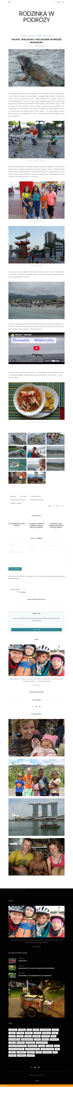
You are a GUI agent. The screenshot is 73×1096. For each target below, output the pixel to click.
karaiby (28, 1036)
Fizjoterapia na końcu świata (17, 524)
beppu (35, 1029)
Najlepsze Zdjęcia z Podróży (17, 1045)
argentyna (13, 1029)
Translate (23, 592)
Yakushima (21, 1055)
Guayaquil (23, 496)
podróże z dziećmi (16, 503)
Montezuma (30, 1042)
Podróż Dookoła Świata (45, 36)
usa (55, 1052)
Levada (37, 1039)
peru (57, 1045)
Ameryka (24, 36)
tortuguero (47, 1052)
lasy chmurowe (14, 1039)
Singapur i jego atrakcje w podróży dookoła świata (56, 525)
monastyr (20, 1042)
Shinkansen (21, 1052)
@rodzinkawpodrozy (6, 892)
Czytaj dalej (36, 685)
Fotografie (46, 1033)
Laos (53, 1036)
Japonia (12, 1036)
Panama (49, 1045)
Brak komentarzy (41, 46)
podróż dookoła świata (18, 500)
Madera (45, 1039)
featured (37, 1033)
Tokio (38, 1052)
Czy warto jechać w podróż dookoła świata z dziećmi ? (36, 525)
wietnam (12, 1055)
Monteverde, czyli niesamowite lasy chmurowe (34, 976)
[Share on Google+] (60, 506)
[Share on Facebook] (54, 506)
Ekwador (32, 36)
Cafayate (20, 1033)
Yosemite (30, 1055)
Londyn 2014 (22, 961)
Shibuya (12, 1052)
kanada (20, 1036)
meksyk (12, 1042)
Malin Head (54, 1039)
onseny (41, 1045)
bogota (55, 1029)
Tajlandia (30, 1052)
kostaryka (45, 1036)
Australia (21, 1029)
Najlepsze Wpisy (36, 496)
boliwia (12, 1033)
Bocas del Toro (45, 1029)
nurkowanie (32, 1045)
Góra (37, 1080)
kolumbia (36, 1036)
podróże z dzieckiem (36, 500)
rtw (57, 1049)
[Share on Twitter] (57, 506)
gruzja (55, 1033)
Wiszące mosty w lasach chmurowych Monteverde (36, 968)
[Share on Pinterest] (63, 506)
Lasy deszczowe (27, 1039)
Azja (29, 1029)
